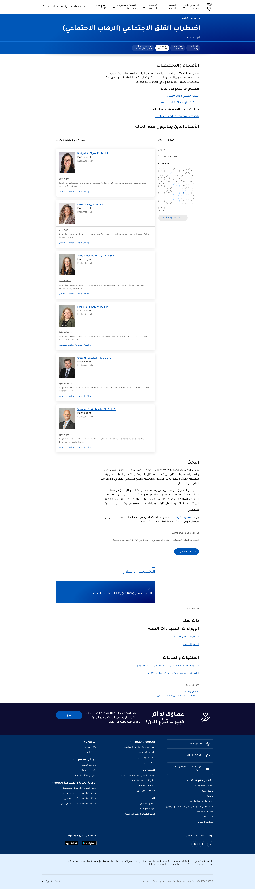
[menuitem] (193, 48)
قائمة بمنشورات (183, 517)
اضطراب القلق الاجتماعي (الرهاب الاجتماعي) (132, 28)
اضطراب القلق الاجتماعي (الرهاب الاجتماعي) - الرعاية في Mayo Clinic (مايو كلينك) (155, 540)
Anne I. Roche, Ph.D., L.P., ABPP (95, 256)
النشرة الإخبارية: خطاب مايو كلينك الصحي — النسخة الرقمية (166, 666)
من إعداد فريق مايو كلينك (185, 533)
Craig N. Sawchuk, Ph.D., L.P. (94, 358)
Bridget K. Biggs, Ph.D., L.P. (93, 153)
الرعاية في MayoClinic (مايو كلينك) (143, 47)
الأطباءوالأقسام (162, 47)
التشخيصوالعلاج (178, 47)
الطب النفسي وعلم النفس (183, 96)
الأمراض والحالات (189, 18)
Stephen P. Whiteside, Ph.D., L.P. (96, 409)
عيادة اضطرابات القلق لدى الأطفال (178, 102)
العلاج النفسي (191, 644)
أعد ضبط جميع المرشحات (173, 218)
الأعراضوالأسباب (193, 47)
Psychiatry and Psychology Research (177, 116)
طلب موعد (191, 38)
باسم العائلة (164, 164)
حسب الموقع (164, 150)
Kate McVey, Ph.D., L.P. (91, 205)
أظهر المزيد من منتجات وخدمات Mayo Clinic (175, 673)
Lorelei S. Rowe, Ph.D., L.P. (93, 307)
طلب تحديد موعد (186, 551)
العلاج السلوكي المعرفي (185, 637)
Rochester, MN (170, 157)
